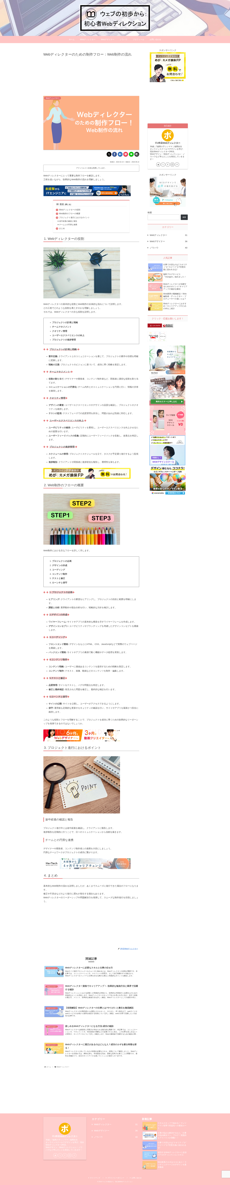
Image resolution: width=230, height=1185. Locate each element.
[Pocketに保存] (125, 154)
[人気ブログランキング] (168, 325)
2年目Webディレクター (168, 143)
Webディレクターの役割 (69, 210)
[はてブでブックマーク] (120, 154)
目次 (62, 204)
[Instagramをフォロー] (172, 164)
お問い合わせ (137, 1178)
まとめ (62, 228)
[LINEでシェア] (131, 154)
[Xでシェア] (109, 154)
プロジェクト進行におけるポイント (74, 217)
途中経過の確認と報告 (68, 221)
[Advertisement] (91, 75)
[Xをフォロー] (163, 164)
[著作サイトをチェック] (158, 164)
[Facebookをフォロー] (168, 164)
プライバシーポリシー (115, 1178)
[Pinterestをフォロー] (177, 164)
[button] (136, 154)
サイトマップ (95, 1178)
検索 (150, 212)
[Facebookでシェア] (114, 154)
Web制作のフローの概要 (69, 213)
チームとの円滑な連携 (68, 225)
